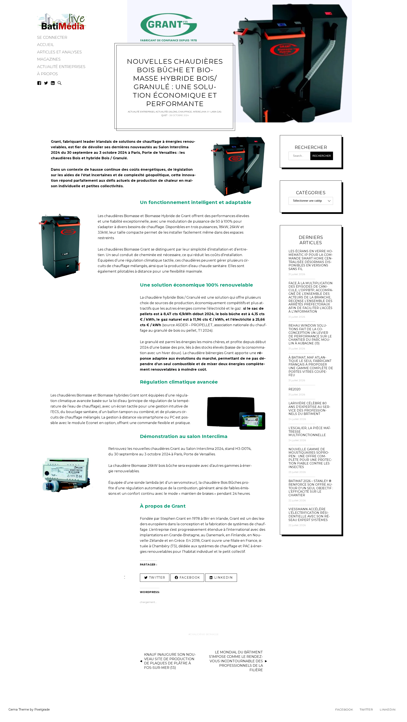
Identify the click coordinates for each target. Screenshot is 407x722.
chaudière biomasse (204, 634)
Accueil (45, 44)
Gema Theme (18, 709)
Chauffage (185, 111)
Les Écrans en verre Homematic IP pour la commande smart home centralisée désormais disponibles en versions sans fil (311, 260)
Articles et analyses (59, 52)
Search (59, 83)
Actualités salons (166, 111)
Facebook (344, 709)
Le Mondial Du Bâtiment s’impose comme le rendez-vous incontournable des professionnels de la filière (236, 661)
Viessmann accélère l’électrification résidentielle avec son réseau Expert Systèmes (309, 514)
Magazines (49, 59)
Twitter (366, 709)
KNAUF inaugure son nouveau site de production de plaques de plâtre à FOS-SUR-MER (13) (170, 661)
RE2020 (295, 389)
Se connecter (52, 37)
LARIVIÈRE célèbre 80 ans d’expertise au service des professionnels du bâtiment (309, 409)
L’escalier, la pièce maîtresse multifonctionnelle (310, 431)
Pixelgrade (42, 709)
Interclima (199, 111)
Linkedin (388, 709)
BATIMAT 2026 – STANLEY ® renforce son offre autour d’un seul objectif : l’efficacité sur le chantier (311, 488)
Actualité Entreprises (61, 66)
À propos (47, 74)
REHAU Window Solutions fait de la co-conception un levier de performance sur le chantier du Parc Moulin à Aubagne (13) (310, 334)
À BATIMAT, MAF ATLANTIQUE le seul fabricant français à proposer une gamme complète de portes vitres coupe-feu (311, 366)
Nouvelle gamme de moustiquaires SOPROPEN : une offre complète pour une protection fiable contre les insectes (310, 458)
